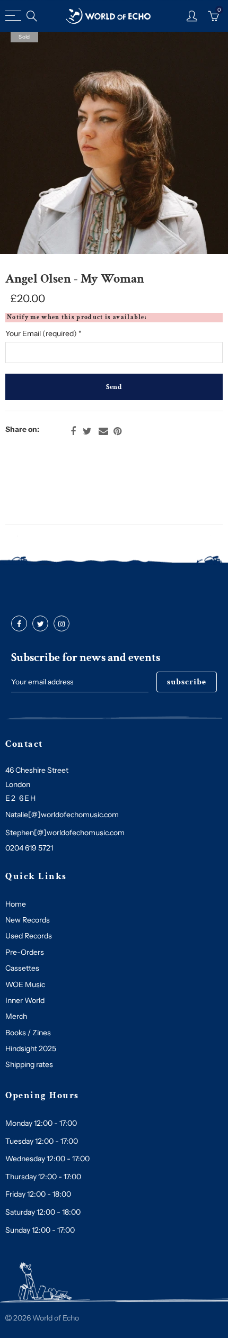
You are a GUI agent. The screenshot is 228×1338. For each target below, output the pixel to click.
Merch (16, 1016)
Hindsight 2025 (30, 1048)
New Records (27, 920)
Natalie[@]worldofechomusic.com (62, 814)
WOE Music (25, 984)
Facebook (73, 431)
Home (15, 904)
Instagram (61, 624)
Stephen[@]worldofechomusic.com (65, 832)
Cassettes (22, 968)
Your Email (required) (43, 333)
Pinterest (117, 431)
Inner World (25, 1000)
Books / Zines (28, 1032)
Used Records (28, 936)
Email (103, 431)
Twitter (87, 431)
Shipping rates (29, 1064)
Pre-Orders (24, 952)
